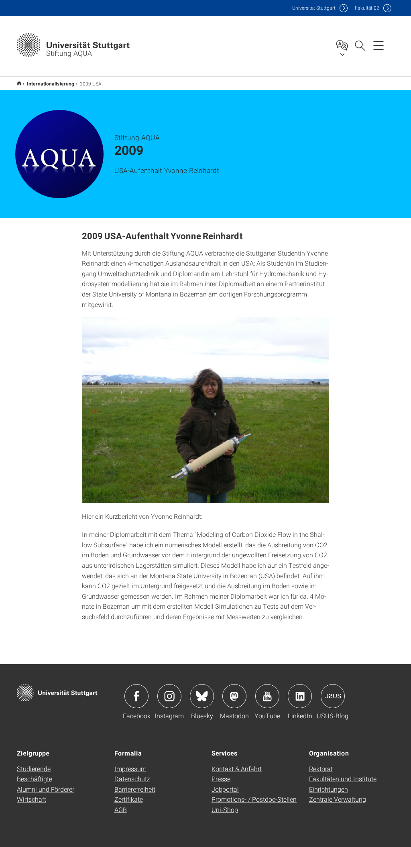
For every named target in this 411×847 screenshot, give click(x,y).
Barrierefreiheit (134, 789)
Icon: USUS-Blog (333, 696)
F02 (367, 8)
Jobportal (225, 789)
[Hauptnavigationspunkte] (378, 45)
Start (19, 83)
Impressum (130, 768)
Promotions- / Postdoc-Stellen (254, 799)
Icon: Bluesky (202, 696)
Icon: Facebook (136, 696)
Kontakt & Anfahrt (237, 768)
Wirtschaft (31, 799)
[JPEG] (206, 410)
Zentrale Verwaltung (337, 799)
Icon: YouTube (267, 696)
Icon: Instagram (169, 696)
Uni (314, 8)
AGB (120, 809)
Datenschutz (132, 778)
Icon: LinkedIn (300, 696)
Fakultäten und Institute (342, 778)
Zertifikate (128, 799)
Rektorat (321, 768)
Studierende (34, 768)
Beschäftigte (34, 778)
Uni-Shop (225, 809)
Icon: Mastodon (234, 696)
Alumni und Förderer (45, 789)
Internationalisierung (50, 83)
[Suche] (359, 45)
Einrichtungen (328, 789)
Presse (221, 778)
